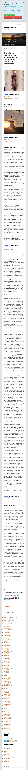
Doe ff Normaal (7, 758)
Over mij (14, 41)
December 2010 (7, 715)
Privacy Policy (6, 44)
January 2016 (6, 635)
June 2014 (6, 655)
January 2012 (6, 697)
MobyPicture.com (13, 91)
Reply (11, 601)
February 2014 (7, 661)
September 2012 (7, 685)
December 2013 (7, 664)
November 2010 (7, 717)
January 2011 (6, 714)
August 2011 (6, 704)
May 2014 (5, 657)
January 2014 (6, 662)
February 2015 (7, 644)
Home (5, 41)
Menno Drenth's (10, 27)
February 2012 (7, 695)
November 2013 (7, 665)
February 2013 (7, 678)
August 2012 (6, 687)
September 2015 (7, 639)
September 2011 (7, 702)
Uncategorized (10, 98)
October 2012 (6, 684)
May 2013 (5, 674)
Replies (12, 249)
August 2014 (6, 652)
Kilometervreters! (10, 255)
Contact (12, 44)
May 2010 (5, 725)
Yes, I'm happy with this (9, 15)
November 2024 (7, 628)
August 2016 (6, 632)
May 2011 (5, 708)
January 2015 (6, 645)
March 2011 (6, 711)
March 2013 (6, 677)
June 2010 (6, 724)
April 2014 (6, 658)
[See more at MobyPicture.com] (14, 90)
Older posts (6, 606)
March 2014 (6, 659)
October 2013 (6, 667)
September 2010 (7, 720)
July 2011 (6, 705)
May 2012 (5, 691)
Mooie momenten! (10, 147)
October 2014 (6, 649)
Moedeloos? (6, 761)
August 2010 (6, 721)
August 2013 (6, 669)
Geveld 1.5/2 (6, 617)
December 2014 (7, 646)
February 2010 (7, 730)
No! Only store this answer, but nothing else (13, 17)
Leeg (5, 760)
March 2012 (6, 694)
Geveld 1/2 (6, 619)
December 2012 (7, 681)
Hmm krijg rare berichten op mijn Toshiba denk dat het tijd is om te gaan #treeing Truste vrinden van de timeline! (11, 59)
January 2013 (6, 679)
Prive (8, 249)
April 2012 (6, 692)
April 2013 (6, 675)
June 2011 (6, 707)
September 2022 (7, 629)
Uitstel (5, 623)
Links (19, 41)
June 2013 (6, 672)
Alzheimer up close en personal (10, 757)
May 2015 (5, 642)
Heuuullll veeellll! (9, 506)
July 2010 (6, 722)
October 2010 (6, 718)
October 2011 (6, 701)
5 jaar (5, 620)
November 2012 (7, 682)
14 (22, 147)
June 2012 (6, 689)
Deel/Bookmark (7, 96)
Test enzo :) (8, 104)
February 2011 (7, 712)
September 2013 (7, 668)
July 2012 (6, 688)
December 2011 (7, 698)
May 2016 (5, 634)
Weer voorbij (6, 621)
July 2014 (6, 654)
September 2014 (7, 651)
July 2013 (6, 671)
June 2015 (6, 641)
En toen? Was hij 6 (8, 762)
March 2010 (6, 728)
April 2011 (6, 710)
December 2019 (7, 631)
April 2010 (6, 727)
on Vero (9, 41)
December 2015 (7, 637)
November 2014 (7, 648)
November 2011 (7, 700)
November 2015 (7, 638)
